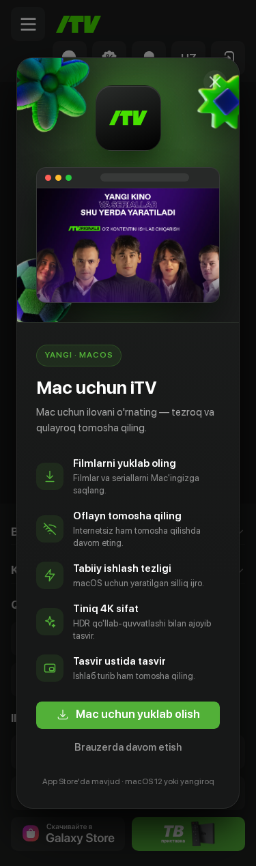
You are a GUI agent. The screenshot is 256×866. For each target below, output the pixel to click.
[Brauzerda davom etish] (215, 81)
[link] (128, 715)
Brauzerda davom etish (128, 747)
